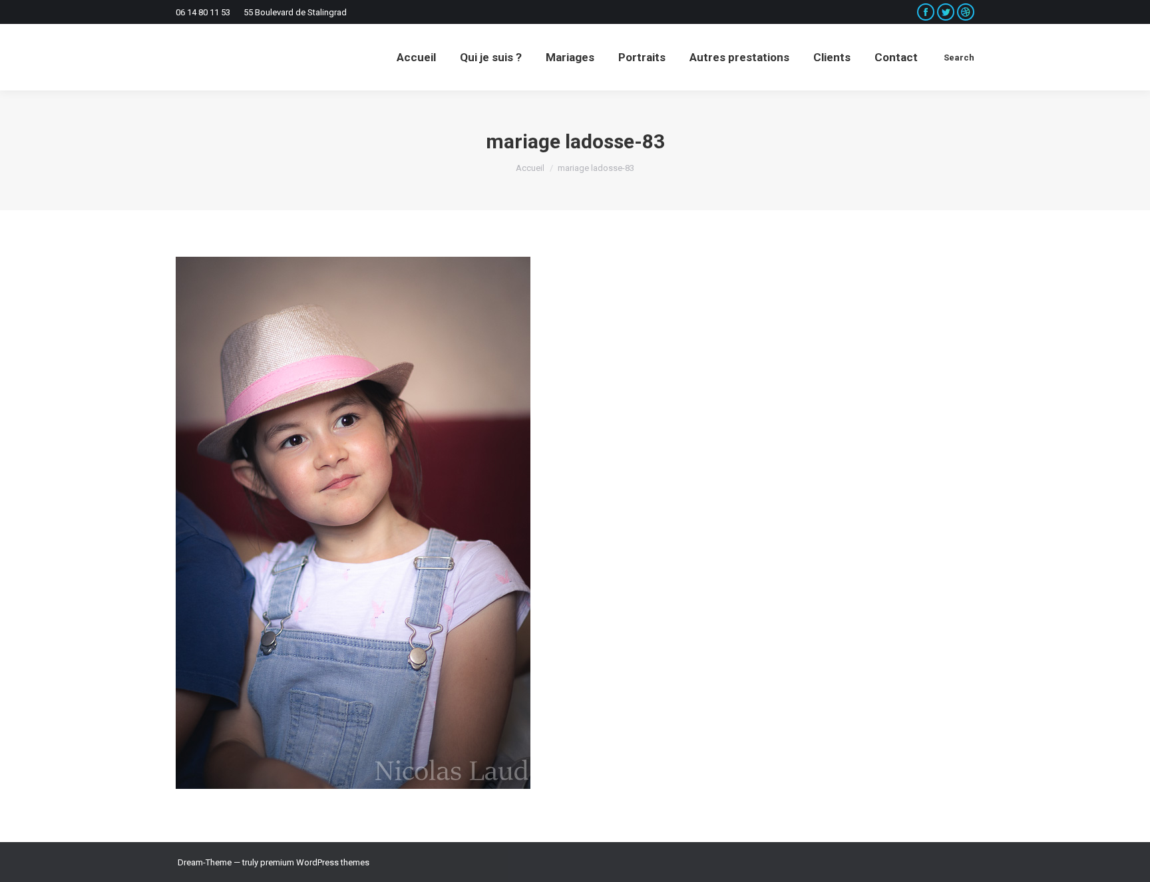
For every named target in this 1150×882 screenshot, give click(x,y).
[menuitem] (416, 57)
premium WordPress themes (314, 862)
